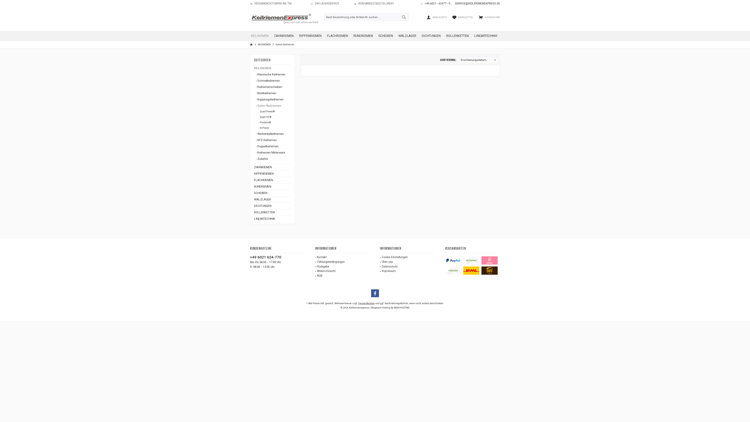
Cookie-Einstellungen (395, 257)
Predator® (265, 122)
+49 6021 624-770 (265, 257)
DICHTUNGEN (262, 206)
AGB (319, 275)
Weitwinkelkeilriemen (270, 134)
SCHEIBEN (260, 193)
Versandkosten (366, 303)
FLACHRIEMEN (263, 180)
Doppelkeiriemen (268, 146)
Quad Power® (267, 111)
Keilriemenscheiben (269, 87)
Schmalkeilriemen (268, 80)
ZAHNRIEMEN (263, 167)
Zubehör (262, 159)
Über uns (387, 261)
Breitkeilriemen (266, 93)
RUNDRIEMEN (262, 186)
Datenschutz (390, 266)
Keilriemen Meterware (271, 152)
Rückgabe (323, 266)
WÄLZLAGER (262, 199)
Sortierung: (448, 60)
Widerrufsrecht (326, 271)
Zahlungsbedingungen (331, 261)
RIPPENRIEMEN (264, 173)
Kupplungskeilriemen (270, 99)
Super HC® (265, 117)
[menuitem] (488, 17)
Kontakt (322, 257)
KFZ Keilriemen (267, 140)
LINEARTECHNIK (264, 219)
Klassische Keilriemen (271, 74)
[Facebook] (375, 293)
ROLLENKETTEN (264, 212)
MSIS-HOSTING (402, 307)
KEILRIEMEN (262, 68)
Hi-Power (264, 128)
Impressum (389, 271)
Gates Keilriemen (269, 105)
